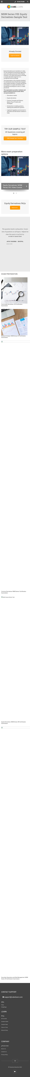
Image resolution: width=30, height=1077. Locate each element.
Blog (2, 1016)
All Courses (4, 1018)
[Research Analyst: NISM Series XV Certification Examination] (14, 322)
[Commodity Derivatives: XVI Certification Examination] (14, 290)
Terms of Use (4, 1027)
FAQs (2, 1004)
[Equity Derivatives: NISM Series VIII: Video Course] (15, 166)
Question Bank (4, 1021)
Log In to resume (15, 55)
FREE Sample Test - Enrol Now (15, 138)
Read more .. (15, 207)
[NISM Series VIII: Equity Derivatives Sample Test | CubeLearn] (15, 6)
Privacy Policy (4, 1054)
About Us (3, 1048)
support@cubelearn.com (13, 997)
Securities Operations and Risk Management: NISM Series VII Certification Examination (14, 978)
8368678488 (5, 1045)
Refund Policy (4, 1030)
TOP (15, 1060)
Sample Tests (4, 1024)
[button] (13, 193)
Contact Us (4, 1051)
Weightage (3, 1007)
